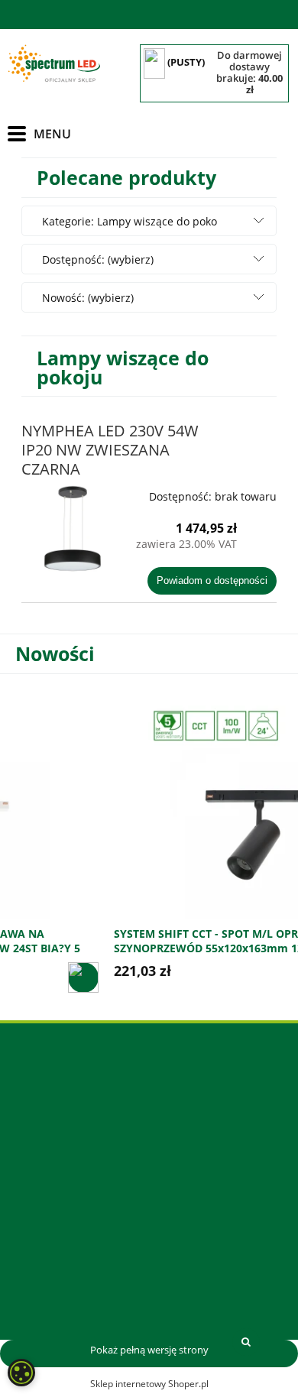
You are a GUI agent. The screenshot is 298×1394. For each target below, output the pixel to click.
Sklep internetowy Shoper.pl (149, 1383)
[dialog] (21, 1372)
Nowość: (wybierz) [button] (88, 297)
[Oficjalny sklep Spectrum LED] (54, 63)
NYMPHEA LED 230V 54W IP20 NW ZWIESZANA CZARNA (110, 449)
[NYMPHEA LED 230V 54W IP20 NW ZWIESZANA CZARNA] (72, 529)
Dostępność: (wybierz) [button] (98, 259)
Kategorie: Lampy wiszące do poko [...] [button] (129, 236)
